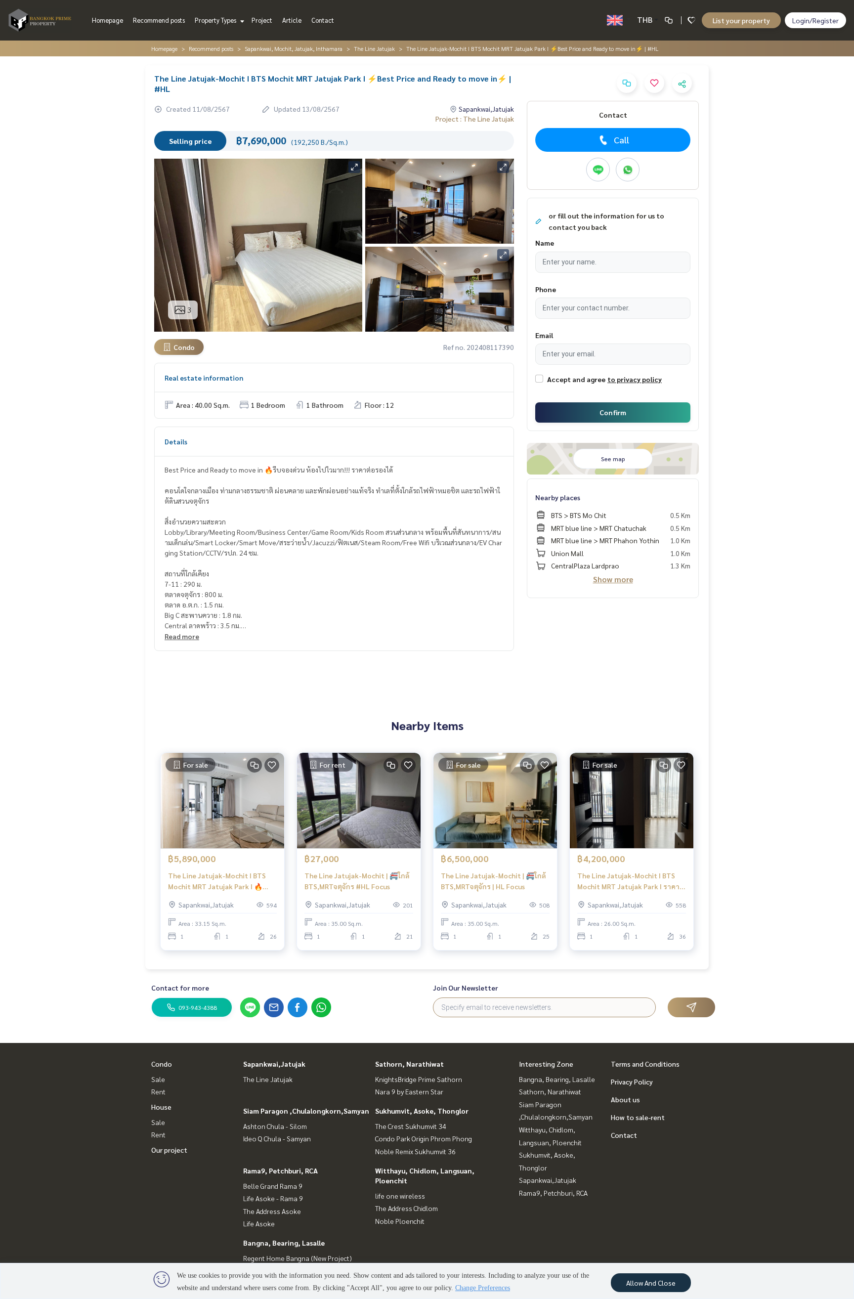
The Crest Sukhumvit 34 (410, 1126)
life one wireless (400, 1195)
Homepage (107, 20)
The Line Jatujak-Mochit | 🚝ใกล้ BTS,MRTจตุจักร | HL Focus (493, 881)
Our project (169, 1149)
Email (544, 335)
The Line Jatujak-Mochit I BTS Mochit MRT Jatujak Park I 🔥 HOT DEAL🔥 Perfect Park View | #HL (220, 881)
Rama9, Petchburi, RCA (280, 1170)
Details (176, 441)
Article (291, 20)
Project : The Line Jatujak (474, 118)
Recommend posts (159, 20)
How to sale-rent (638, 1117)
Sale (158, 1079)
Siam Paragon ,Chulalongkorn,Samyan (306, 1110)
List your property (741, 20)
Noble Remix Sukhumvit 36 (415, 1151)
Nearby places (557, 497)
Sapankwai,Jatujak (274, 1063)
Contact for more (180, 987)
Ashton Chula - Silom (275, 1126)
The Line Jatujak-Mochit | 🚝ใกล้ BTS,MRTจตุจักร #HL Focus (357, 881)
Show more (613, 579)
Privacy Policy (632, 1081)
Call (621, 139)
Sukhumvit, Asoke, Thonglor (422, 1110)
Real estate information (204, 377)
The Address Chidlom (406, 1208)
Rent (158, 1091)
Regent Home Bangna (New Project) (297, 1258)
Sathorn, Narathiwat (409, 1063)
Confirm (612, 412)
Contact (322, 20)
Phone (545, 289)
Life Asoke (259, 1223)
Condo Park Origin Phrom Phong (423, 1138)
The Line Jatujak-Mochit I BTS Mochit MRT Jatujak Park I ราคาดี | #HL (630, 881)
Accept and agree (576, 379)
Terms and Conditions (645, 1063)
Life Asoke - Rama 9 (273, 1198)
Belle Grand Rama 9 (272, 1185)
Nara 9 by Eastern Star (409, 1091)
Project (262, 20)
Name (544, 242)
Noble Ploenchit (400, 1220)
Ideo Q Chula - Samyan (277, 1138)
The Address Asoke (272, 1211)
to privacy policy (634, 379)
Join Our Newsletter (465, 987)
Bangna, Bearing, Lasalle (284, 1242)
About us (625, 1099)
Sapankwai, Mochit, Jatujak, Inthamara (293, 48)
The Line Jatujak (374, 48)
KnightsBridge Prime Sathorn (418, 1079)
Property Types (216, 20)
